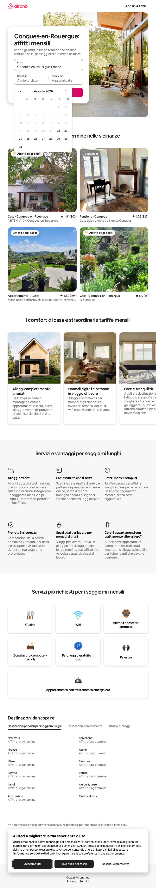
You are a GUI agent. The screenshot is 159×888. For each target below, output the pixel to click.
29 (58, 138)
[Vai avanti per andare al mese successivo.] (65, 91)
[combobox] (48, 67)
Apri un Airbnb (135, 6)
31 (20, 146)
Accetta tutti (32, 864)
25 (28, 138)
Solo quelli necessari (74, 864)
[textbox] (31, 80)
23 (65, 131)
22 (58, 131)
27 (43, 138)
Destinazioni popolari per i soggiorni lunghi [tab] (34, 726)
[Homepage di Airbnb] (18, 6)
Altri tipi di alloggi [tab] (119, 726)
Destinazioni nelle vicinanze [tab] (85, 726)
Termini (84, 881)
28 (50, 138)
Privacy (71, 881)
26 (35, 138)
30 (66, 138)
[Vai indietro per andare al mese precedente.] (21, 91)
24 (20, 138)
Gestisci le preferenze (115, 864)
